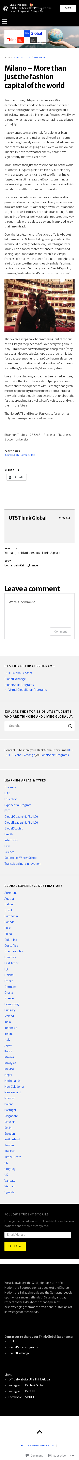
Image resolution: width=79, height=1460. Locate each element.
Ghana (8, 992)
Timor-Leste (12, 1157)
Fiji (6, 969)
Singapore (11, 1116)
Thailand (10, 1151)
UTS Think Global (28, 518)
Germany (10, 987)
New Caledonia (14, 1086)
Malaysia (10, 1063)
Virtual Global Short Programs (28, 690)
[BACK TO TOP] (39, 1432)
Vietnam (10, 1186)
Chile (7, 928)
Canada (9, 922)
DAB (7, 793)
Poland (8, 1104)
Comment (60, 631)
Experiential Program (17, 805)
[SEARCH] (70, 726)
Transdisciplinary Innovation (22, 864)
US (6, 1175)
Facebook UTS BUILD (22, 1397)
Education (10, 799)
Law (7, 846)
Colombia (10, 940)
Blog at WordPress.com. (37, 1445)
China (8, 934)
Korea (8, 1051)
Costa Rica (11, 945)
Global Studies (13, 828)
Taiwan (9, 1145)
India (7, 1022)
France (8, 981)
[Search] (39, 726)
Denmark (10, 957)
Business (39, 57)
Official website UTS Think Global (29, 1379)
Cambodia (11, 916)
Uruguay (9, 1169)
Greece (9, 998)
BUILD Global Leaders (18, 673)
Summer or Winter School (20, 858)
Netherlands (12, 1081)
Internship (11, 840)
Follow (15, 1246)
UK (6, 1163)
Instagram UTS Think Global (26, 1385)
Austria (9, 898)
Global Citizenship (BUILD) (21, 817)
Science (9, 852)
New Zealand (12, 1092)
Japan (8, 1045)
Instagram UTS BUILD (22, 1391)
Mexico (9, 1069)
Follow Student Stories (26, 1214)
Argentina (10, 893)
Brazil (8, 910)
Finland (9, 975)
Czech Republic (13, 951)
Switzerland (12, 1139)
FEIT (7, 811)
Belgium (9, 904)
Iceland (9, 1016)
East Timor (11, 963)
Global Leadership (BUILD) (21, 822)
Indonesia (10, 1028)
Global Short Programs (19, 685)
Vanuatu (10, 1180)
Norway (9, 1098)
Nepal (8, 1075)
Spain (8, 1128)
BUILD (13, 1341)
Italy (7, 1039)
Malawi (9, 1057)
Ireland (8, 1034)
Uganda (9, 1192)
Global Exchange (15, 679)
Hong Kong (11, 1004)
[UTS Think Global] (39, 37)
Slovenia (9, 1122)
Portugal (10, 1110)
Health (8, 834)
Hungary (9, 1010)
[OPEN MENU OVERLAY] (4, 21)
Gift (68, 8)
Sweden (9, 1133)
